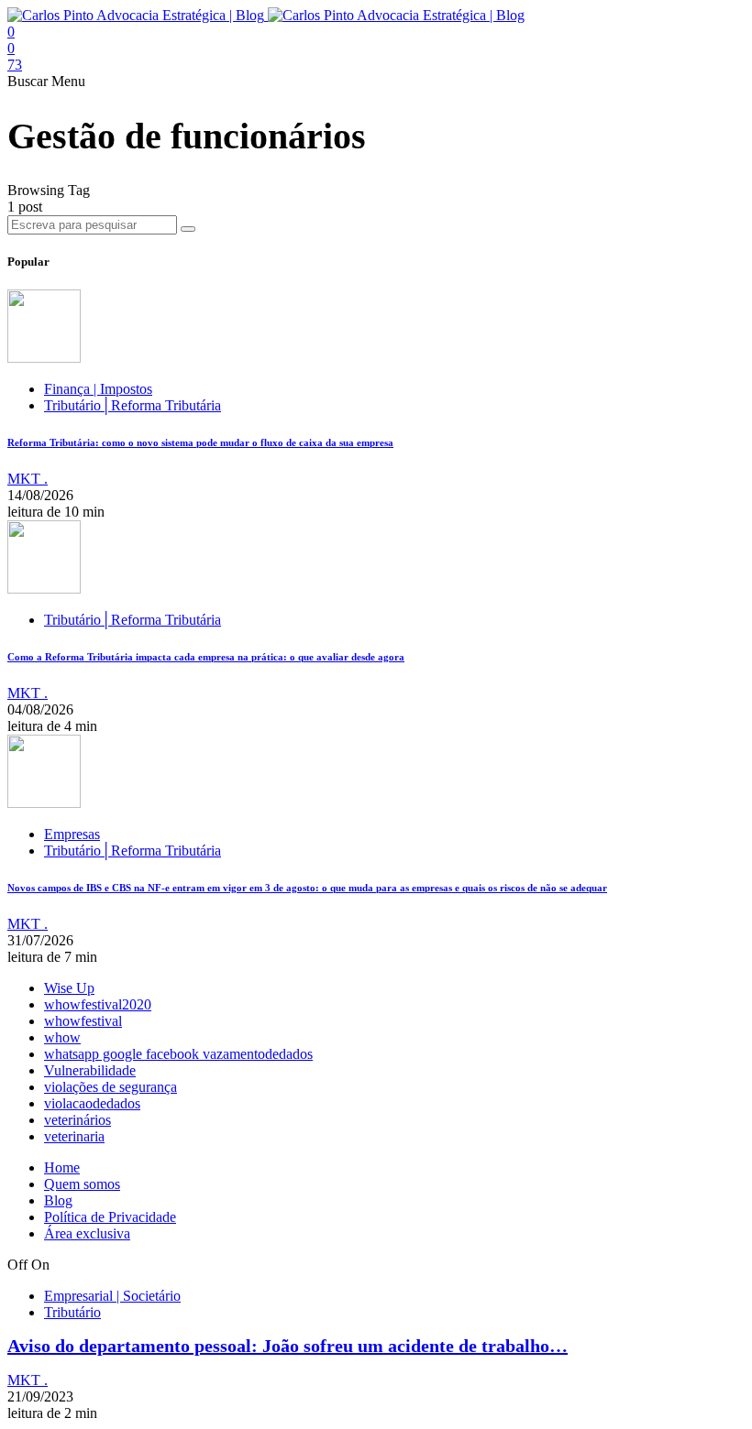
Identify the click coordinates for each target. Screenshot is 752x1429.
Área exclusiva (87, 1233)
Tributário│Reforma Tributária (132, 405)
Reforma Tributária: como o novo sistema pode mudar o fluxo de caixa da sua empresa (200, 442)
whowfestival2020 (97, 1004)
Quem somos (82, 1184)
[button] (29, 81)
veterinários (77, 1120)
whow (62, 1037)
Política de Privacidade (110, 1217)
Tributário (72, 1312)
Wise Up (69, 988)
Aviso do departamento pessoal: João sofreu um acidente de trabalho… (287, 1346)
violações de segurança (110, 1087)
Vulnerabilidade (90, 1070)
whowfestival (83, 1021)
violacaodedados (92, 1103)
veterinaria (74, 1136)
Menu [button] (68, 81)
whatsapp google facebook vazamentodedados (178, 1054)
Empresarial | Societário (112, 1296)
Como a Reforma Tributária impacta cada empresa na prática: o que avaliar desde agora (205, 656)
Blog (58, 1200)
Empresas (72, 834)
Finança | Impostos (98, 389)
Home (62, 1167)
